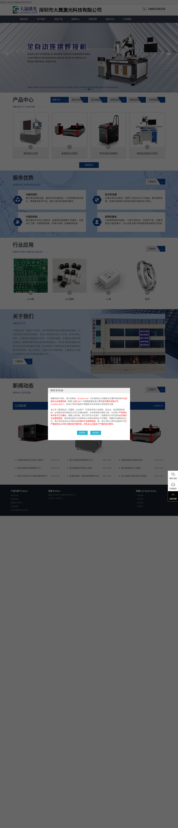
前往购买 (82, 433)
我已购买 (96, 433)
